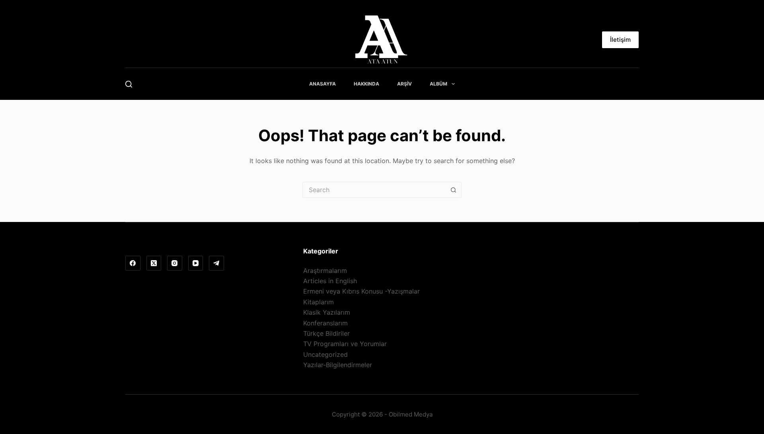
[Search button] (454, 190)
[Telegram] (216, 263)
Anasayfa (322, 84)
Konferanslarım (325, 323)
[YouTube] (195, 263)
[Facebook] (132, 263)
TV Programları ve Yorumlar (345, 344)
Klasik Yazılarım (326, 312)
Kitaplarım (318, 302)
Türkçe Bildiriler (326, 333)
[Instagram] (174, 263)
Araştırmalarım (325, 270)
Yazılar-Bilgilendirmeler (337, 365)
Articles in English (330, 281)
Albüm (438, 84)
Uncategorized (325, 354)
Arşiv (404, 84)
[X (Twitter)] (154, 263)
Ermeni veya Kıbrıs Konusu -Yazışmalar (361, 291)
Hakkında (366, 84)
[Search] (128, 84)
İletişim (620, 39)
